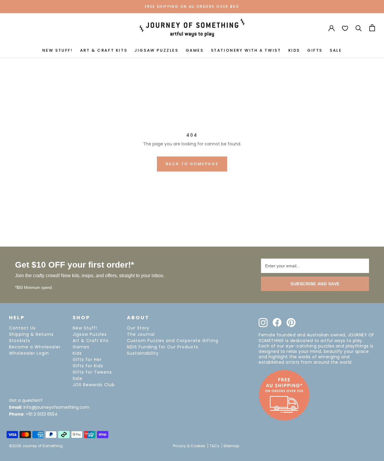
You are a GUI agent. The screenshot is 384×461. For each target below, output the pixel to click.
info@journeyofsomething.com (56, 407)
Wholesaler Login (29, 353)
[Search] (359, 28)
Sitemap (231, 445)
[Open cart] (372, 27)
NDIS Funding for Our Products (162, 347)
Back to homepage (192, 164)
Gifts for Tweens (92, 372)
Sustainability (143, 353)
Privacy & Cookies (189, 445)
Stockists (19, 341)
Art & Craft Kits (91, 341)
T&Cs (214, 445)
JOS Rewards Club (94, 385)
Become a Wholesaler (35, 347)
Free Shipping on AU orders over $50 (192, 6)
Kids (77, 353)
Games (81, 347)
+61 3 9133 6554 (42, 414)
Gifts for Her (87, 359)
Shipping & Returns (31, 334)
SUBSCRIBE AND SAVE (315, 283)
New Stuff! (85, 328)
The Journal (141, 334)
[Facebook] (277, 322)
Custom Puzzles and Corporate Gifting (172, 341)
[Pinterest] (291, 322)
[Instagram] (263, 322)
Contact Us (22, 328)
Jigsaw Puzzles (90, 334)
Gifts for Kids (88, 366)
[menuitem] (58, 49)
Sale (77, 378)
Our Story (138, 328)
